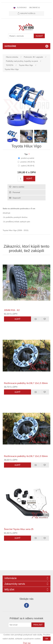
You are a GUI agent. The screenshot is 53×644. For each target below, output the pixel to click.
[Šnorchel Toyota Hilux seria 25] (26, 501)
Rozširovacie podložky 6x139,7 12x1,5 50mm (26, 456)
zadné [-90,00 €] (27, 166)
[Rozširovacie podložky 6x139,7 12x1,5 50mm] (26, 428)
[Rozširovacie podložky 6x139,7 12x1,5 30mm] (26, 355)
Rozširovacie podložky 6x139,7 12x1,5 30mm (26, 383)
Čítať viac (27, 643)
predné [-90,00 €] (27, 162)
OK (46, 639)
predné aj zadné (27, 158)
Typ (26, 154)
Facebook (26, 605)
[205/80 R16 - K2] (26, 282)
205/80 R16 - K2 (12, 310)
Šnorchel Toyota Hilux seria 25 (18, 529)
